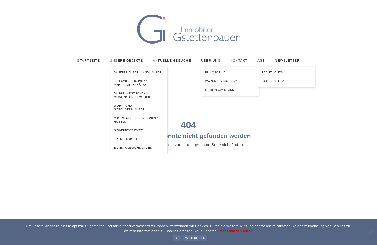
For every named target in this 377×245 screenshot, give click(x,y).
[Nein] (370, 232)
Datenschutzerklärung (234, 231)
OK (177, 238)
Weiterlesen (195, 238)
